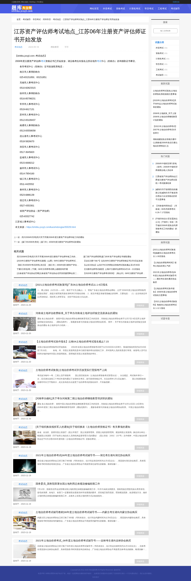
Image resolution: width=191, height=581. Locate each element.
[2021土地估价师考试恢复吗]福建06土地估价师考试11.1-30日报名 (164, 252)
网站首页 (94, 8)
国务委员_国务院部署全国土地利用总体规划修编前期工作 (68, 483)
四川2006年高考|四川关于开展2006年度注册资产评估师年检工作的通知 (53, 237)
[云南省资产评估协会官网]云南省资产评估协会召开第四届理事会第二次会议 (50, 273)
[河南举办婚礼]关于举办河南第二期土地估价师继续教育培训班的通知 (74, 398)
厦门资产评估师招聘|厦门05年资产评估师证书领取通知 (107, 256)
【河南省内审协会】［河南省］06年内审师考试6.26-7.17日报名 (166, 209)
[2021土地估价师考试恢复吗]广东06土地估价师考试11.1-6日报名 (72, 284)
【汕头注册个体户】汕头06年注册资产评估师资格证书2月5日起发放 (113, 261)
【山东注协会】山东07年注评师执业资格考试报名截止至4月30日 (111, 265)
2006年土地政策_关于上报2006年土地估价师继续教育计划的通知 (165, 116)
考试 (43, 61)
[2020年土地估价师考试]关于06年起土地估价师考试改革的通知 (165, 103)
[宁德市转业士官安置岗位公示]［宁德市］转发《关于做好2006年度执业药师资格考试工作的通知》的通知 (166, 225)
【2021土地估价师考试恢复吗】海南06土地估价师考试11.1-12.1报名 (165, 304)
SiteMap (32, 2)
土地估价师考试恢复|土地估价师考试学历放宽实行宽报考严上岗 (71, 370)
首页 (19, 19)
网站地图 (24, 2)
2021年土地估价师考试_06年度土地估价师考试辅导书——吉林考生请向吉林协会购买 (83, 540)
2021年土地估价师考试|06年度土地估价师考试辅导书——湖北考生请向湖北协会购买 (83, 455)
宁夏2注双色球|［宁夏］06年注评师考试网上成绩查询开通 (42, 269)
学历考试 (149, 8)
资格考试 (120, 8)
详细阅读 (140, 305)
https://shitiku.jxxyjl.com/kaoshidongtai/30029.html (51, 227)
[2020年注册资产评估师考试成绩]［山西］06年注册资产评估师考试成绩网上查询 (52, 261)
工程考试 (162, 8)
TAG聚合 (40, 2)
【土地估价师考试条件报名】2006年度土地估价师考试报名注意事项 (165, 291)
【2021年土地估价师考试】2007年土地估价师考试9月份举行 (165, 129)
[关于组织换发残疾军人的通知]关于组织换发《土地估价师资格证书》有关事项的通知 (83, 426)
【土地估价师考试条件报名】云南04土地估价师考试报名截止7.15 (72, 341)
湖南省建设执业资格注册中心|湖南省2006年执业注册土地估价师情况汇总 (165, 142)
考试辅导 (175, 8)
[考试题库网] (22, 11)
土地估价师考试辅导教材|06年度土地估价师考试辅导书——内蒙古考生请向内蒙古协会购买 (86, 512)
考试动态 (57, 19)
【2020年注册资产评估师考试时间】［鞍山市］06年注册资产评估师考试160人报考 (119, 273)
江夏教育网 (16, 2)
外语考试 (107, 8)
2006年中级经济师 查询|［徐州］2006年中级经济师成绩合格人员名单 (166, 166)
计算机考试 (134, 8)
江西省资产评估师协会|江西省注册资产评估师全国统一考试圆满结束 (166, 179)
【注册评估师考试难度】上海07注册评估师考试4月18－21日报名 (111, 269)
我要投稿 (176, 2)
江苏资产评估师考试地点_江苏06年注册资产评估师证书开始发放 (91, 19)
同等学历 (47, 19)
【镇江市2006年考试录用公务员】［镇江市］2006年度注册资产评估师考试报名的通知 (54, 265)
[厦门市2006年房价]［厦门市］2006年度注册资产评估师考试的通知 (51, 242)
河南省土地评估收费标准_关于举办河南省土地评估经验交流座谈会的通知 (77, 313)
